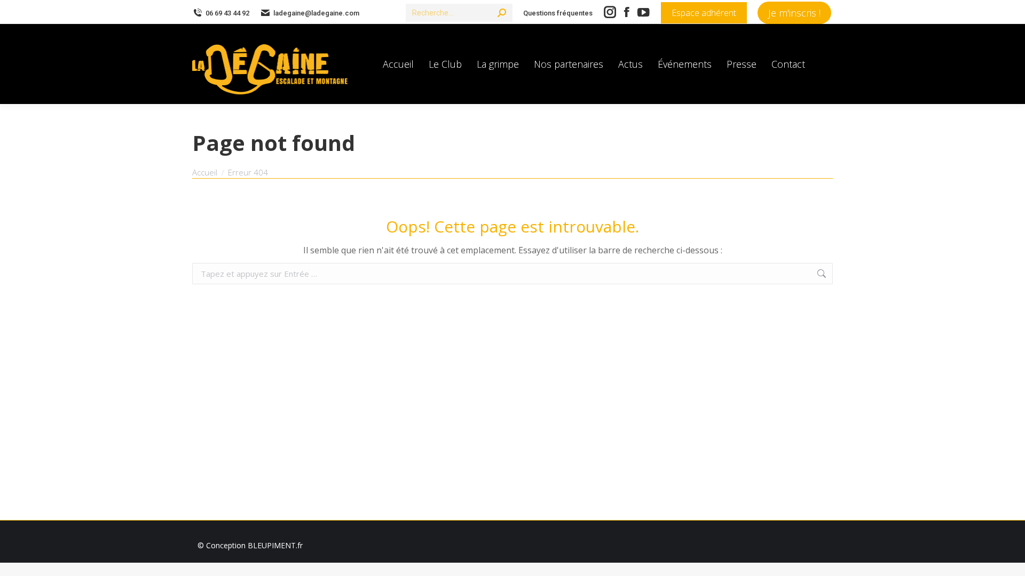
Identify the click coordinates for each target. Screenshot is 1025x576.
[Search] (502, 13)
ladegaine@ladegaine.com (316, 13)
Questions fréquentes (558, 13)
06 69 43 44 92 (227, 13)
